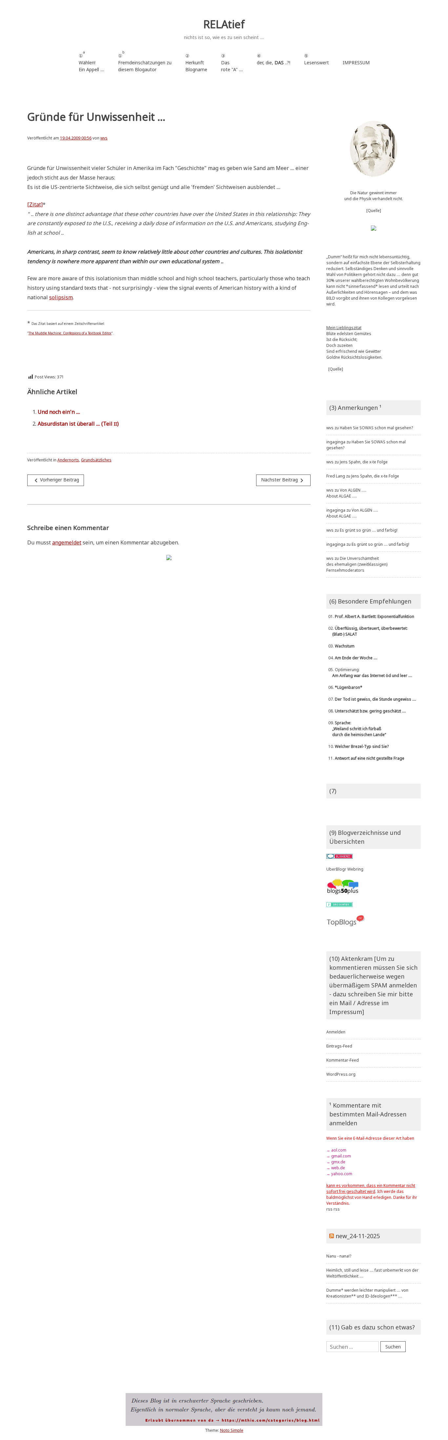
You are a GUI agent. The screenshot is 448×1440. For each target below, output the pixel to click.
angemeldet (66, 542)
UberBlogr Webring (344, 869)
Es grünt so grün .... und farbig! (368, 530)
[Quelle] (373, 210)
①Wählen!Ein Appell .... (91, 61)
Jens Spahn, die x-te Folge (364, 462)
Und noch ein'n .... (59, 411)
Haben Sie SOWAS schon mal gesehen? (376, 428)
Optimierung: (369, 672)
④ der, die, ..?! (273, 63)
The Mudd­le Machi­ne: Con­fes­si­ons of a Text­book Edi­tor (70, 333)
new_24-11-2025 (358, 1236)
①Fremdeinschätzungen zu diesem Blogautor (145, 61)
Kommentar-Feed (342, 1060)
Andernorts (68, 460)
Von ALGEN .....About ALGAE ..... (346, 493)
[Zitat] (35, 204)
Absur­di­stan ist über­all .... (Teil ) (78, 423)
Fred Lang (335, 476)
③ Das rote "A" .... (232, 63)
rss (329, 1209)
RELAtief (224, 24)
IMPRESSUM (356, 62)
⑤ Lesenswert (316, 59)
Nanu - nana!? (338, 1256)
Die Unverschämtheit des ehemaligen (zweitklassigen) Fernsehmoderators (356, 564)
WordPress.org (341, 1074)
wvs (104, 138)
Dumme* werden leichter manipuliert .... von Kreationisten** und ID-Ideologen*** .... (367, 1293)
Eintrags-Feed (339, 1046)
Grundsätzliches (96, 460)
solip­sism (61, 297)
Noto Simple (231, 1430)
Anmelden (335, 1032)
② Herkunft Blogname (196, 63)
